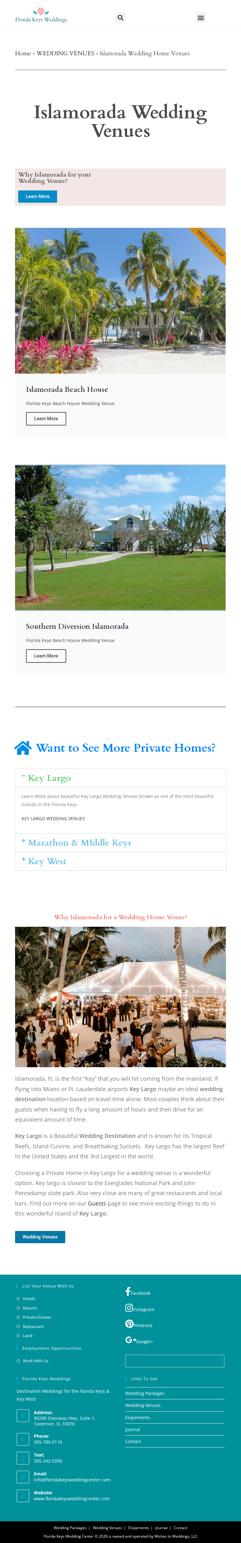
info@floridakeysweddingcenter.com (72, 1480)
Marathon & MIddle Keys (79, 843)
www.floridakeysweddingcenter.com (72, 1499)
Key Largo (49, 778)
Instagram (143, 1309)
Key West (47, 861)
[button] (120, 17)
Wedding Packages (144, 1393)
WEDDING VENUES (65, 53)
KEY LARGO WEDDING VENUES (53, 818)
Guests (97, 1203)
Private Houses (37, 1317)
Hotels (29, 1298)
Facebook (140, 1293)
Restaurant (33, 1326)
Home (23, 53)
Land (27, 1335)
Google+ (144, 1341)
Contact (133, 1441)
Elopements (137, 1417)
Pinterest (143, 1325)
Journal (132, 1429)
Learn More (46, 418)
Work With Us (35, 1361)
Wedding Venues (143, 1405)
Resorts (30, 1308)
